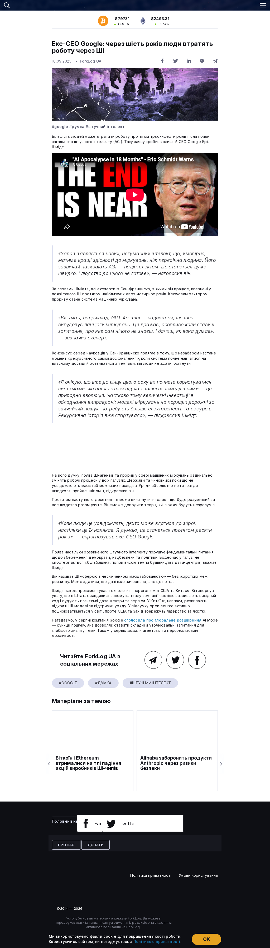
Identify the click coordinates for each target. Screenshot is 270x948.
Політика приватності (150, 875)
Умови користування (198, 875)
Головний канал (68, 821)
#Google (60, 127)
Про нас (66, 845)
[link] (135, 4)
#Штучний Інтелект (105, 127)
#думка (77, 127)
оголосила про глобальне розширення (163, 620)
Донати (96, 845)
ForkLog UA (90, 61)
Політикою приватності (156, 941)
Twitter (128, 823)
